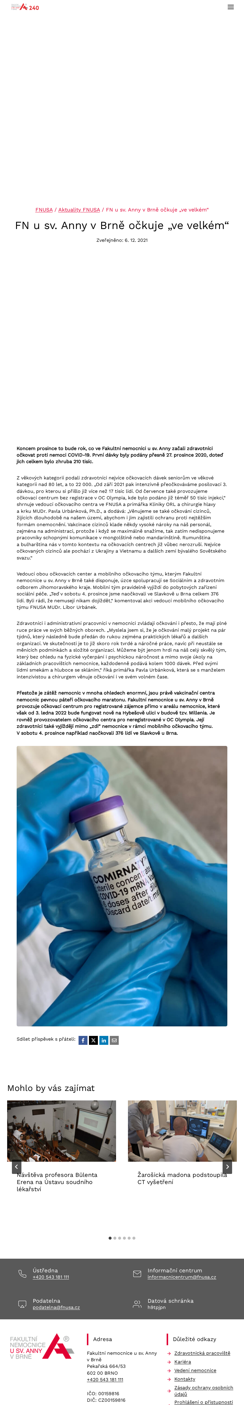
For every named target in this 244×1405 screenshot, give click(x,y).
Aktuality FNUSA (79, 210)
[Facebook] (83, 1040)
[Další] (227, 1167)
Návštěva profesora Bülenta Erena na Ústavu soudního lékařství (57, 1182)
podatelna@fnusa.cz (56, 1307)
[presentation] (61, 1131)
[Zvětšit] (220, 754)
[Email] (114, 1040)
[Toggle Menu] (231, 7)
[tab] (110, 1238)
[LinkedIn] (103, 1040)
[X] (93, 1040)
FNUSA (44, 210)
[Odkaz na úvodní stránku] (42, 1348)
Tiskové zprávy (199, 1200)
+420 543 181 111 (51, 1277)
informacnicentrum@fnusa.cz (182, 1277)
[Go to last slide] (16, 1167)
